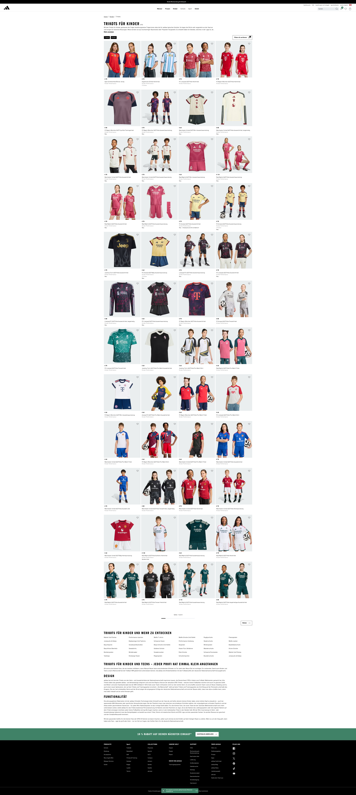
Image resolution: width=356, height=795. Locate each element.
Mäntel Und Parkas (110, 637)
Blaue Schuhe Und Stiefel (162, 645)
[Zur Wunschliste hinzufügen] (174, 44)
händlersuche (307, 5)
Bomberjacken (108, 652)
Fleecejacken (233, 637)
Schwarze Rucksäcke (210, 652)
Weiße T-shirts (158, 637)
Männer (159, 9)
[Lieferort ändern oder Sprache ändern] (350, 5)
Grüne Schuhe (233, 648)
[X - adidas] (242, 758)
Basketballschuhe (234, 645)
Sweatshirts (132, 648)
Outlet (197, 9)
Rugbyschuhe (208, 637)
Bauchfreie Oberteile (110, 648)
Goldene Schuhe (159, 648)
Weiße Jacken (233, 641)
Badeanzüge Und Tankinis (137, 641)
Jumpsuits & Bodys (110, 641)
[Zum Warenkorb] (350, 9)
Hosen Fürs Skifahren (186, 648)
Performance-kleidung (186, 641)
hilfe (313, 5)
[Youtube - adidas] (242, 773)
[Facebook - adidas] (242, 748)
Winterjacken (208, 645)
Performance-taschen (136, 637)
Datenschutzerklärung (183, 791)
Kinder (175, 9)
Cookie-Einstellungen (154, 791)
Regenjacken (158, 656)
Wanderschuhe (209, 648)
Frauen (167, 9)
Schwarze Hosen (159, 641)
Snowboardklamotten (136, 645)
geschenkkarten (335, 5)
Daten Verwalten (166, 791)
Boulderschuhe (209, 656)
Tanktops (107, 656)
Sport (190, 9)
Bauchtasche (108, 645)
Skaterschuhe (208, 641)
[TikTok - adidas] (242, 768)
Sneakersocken (159, 652)
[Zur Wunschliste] (345, 9)
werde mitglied (344, 5)
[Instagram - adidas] (242, 753)
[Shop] (7, 8)
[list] (168, 37)
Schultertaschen (184, 656)
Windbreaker (133, 652)
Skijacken (182, 645)
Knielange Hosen (134, 656)
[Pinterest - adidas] (242, 763)
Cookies (173, 791)
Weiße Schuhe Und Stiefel (187, 637)
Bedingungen (194, 791)
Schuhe (183, 9)
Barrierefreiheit (203, 791)
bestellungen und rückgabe (322, 5)
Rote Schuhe (183, 652)
